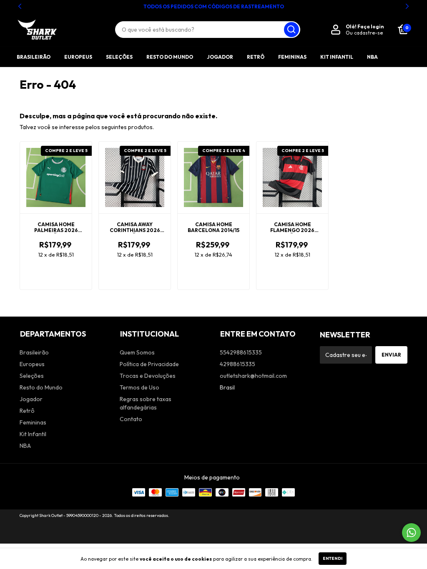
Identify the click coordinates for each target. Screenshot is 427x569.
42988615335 (237, 364)
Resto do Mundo (169, 57)
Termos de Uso (139, 387)
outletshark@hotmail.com (253, 375)
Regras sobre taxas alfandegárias (145, 403)
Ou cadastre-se (364, 33)
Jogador (220, 57)
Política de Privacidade (149, 364)
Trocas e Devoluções (148, 375)
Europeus (78, 57)
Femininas (292, 57)
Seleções (119, 57)
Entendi (332, 558)
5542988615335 (241, 352)
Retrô (255, 57)
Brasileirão (33, 57)
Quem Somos (137, 352)
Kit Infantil (336, 57)
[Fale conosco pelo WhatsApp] (411, 532)
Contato (131, 419)
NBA (372, 57)
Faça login (370, 26)
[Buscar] (291, 29)
